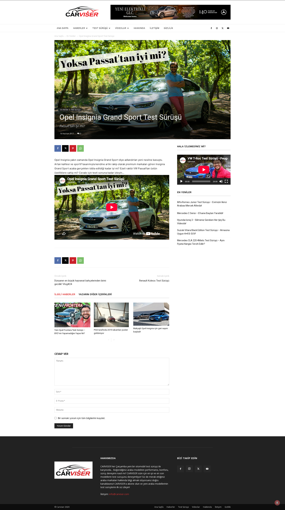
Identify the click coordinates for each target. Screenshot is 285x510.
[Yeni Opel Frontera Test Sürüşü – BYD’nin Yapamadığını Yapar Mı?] (72, 315)
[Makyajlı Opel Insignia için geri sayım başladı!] (151, 314)
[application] (204, 170)
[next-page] (114, 340)
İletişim (154, 28)
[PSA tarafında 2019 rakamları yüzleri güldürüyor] (112, 315)
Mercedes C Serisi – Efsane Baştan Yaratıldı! (200, 213)
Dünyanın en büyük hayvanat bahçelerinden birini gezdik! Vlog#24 (80, 282)
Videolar (120, 28)
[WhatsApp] (80, 148)
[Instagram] (216, 28)
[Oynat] (181, 181)
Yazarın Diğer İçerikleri (95, 294)
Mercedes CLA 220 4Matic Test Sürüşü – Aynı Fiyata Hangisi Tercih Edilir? (200, 242)
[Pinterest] (73, 148)
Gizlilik (168, 28)
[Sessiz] (221, 181)
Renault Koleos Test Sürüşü (154, 280)
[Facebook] (211, 28)
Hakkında (139, 28)
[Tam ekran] (226, 181)
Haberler (79, 28)
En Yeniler (71, 36)
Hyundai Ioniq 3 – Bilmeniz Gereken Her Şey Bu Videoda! (201, 222)
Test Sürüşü (100, 28)
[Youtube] (228, 28)
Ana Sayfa (62, 28)
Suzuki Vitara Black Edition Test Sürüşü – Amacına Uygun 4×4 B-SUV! (203, 232)
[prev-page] (109, 340)
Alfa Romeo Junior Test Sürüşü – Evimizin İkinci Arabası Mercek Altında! (202, 204)
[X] (222, 28)
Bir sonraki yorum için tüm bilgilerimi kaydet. (81, 418)
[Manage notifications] (277, 502)
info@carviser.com (119, 494)
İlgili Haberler (64, 294)
